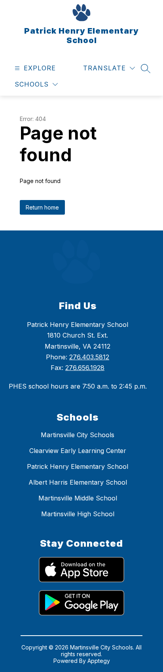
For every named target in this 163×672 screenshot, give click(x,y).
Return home (42, 207)
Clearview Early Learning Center (77, 451)
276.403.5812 (89, 357)
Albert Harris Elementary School (77, 482)
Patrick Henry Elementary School (77, 466)
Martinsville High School (77, 514)
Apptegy (98, 660)
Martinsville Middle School (77, 498)
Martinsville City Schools (77, 435)
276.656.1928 (84, 368)
